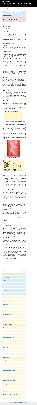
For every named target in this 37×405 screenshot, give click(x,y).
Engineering (18, 3)
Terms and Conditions (16, 402)
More (4, 5)
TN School (25, 3)
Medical (14, 3)
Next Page (23, 10)
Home (3, 8)
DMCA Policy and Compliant (23, 402)
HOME (5, 3)
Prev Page (5, 10)
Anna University (9, 3)
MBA (21, 3)
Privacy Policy (12, 402)
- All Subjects (6, 277)
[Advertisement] (31, 21)
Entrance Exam (30, 3)
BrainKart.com (7, 1)
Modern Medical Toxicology (9, 8)
